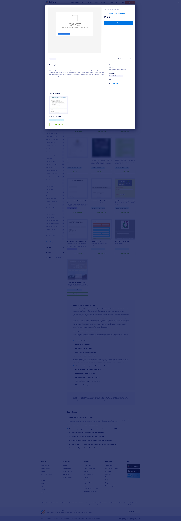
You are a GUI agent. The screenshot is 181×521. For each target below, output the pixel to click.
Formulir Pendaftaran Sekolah (115, 75)
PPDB (107, 17)
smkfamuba (115, 83)
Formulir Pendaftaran (119, 13)
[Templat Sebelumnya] (43, 260)
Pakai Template (119, 23)
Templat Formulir (108, 13)
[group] (58, 112)
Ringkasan (53, 58)
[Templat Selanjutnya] (137, 260)
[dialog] (90, 260)
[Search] (105, 9)
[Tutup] (178, 2)
